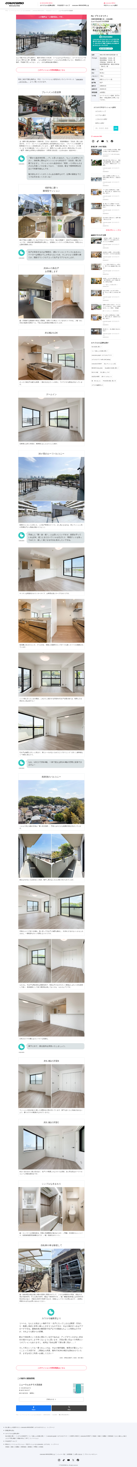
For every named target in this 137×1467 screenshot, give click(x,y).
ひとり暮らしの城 (120, 1436)
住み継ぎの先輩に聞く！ (112, 368)
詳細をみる (50, 1399)
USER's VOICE (74, 1436)
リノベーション (34, 1438)
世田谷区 (110, 1436)
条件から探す (99, 123)
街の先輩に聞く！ (97, 347)
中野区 (36, 1447)
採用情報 (69, 1454)
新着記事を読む (9, 1430)
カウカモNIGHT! (22, 1436)
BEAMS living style (97, 368)
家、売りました (96, 381)
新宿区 (30, 1447)
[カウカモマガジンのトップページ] (14, 4)
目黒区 (104, 1436)
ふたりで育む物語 (10, 1438)
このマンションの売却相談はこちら (51, 70)
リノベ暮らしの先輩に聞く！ (100, 351)
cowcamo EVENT (97, 364)
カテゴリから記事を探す (47, 5)
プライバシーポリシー (90, 1454)
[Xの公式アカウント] (107, 141)
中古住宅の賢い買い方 (109, 381)
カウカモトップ (100, 111)
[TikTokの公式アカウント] (98, 141)
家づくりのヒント (107, 376)
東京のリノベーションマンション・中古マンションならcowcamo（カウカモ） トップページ (32, 1444)
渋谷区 (94, 1436)
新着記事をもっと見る (113, 230)
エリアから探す (100, 115)
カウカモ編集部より (97, 385)
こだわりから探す (101, 119)
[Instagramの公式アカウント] (93, 141)
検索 (115, 128)
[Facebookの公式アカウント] (112, 141)
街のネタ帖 (95, 372)
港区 (99, 1436)
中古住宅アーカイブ (63, 5)
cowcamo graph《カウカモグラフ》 (102, 355)
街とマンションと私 (110, 364)
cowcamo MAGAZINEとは (80, 5)
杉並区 (41, 1447)
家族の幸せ (20, 1438)
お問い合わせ (78, 1454)
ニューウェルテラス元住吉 (100, 21)
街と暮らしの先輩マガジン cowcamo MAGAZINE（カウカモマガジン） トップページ (29, 1427)
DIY (27, 1438)
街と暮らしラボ (104, 372)
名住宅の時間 (95, 376)
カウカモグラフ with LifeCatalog (101, 359)
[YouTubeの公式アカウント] (102, 141)
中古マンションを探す (111, 5)
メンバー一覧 (61, 1454)
